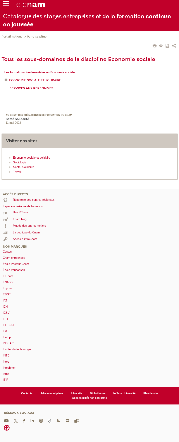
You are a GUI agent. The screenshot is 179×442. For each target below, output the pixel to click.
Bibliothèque (97, 393)
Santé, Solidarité (23, 167)
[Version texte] (161, 46)
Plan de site (150, 393)
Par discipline (36, 36)
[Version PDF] (167, 46)
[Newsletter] (76, 420)
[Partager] (174, 46)
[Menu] (5, 4)
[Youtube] (6, 420)
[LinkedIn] (32, 420)
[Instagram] (41, 420)
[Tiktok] (49, 420)
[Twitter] (16, 420)
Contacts (27, 393)
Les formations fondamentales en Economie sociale (39, 72)
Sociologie (19, 162)
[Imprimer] (155, 46)
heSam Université (124, 393)
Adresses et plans (51, 393)
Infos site (76, 393)
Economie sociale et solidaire (35, 80)
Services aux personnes (31, 88)
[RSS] (58, 420)
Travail (17, 171)
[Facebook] (24, 420)
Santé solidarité (17, 119)
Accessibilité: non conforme (89, 397)
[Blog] (67, 420)
